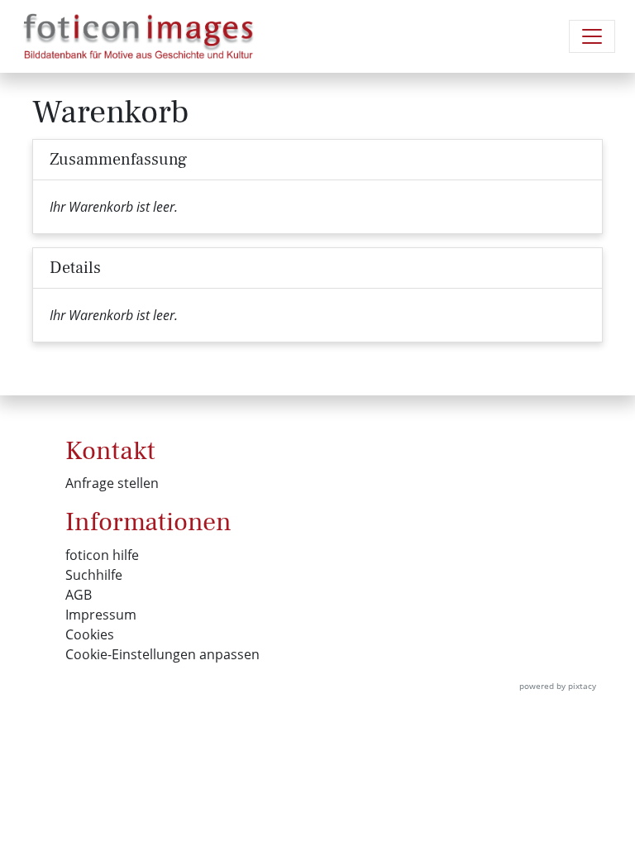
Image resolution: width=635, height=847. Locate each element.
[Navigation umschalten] (592, 36)
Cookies (89, 634)
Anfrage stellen (112, 483)
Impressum (100, 614)
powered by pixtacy (557, 685)
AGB (78, 595)
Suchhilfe (93, 575)
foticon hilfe (102, 555)
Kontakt (110, 450)
